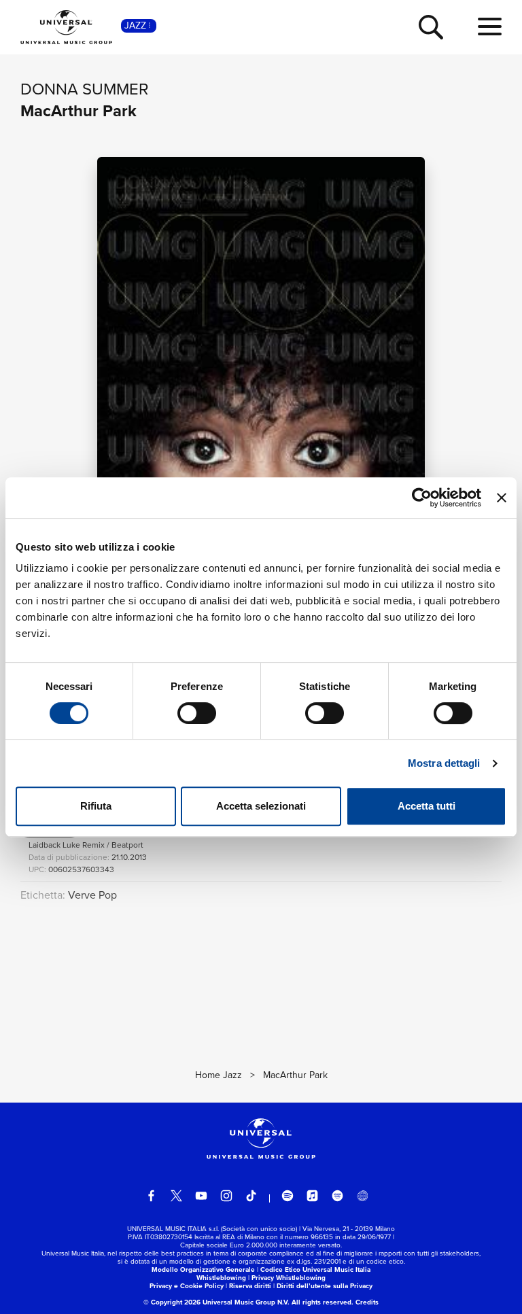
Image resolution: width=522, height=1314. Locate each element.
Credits (367, 1302)
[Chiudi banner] (501, 497)
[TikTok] (251, 1195)
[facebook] (151, 1195)
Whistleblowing (221, 1278)
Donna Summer (84, 89)
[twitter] (176, 1195)
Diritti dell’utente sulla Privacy (324, 1286)
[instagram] (226, 1195)
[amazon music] (337, 1195)
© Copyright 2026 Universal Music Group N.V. (216, 1302)
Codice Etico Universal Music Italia (315, 1269)
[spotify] (287, 1195)
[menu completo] (490, 27)
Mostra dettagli (444, 763)
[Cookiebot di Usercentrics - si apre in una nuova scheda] (421, 497)
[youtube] (201, 1195)
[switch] (196, 713)
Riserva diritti (250, 1286)
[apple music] (312, 1195)
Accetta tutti (426, 806)
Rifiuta (95, 806)
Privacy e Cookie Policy (187, 1286)
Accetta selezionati (261, 806)
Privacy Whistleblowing (288, 1278)
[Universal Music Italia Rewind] (362, 1195)
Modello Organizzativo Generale (203, 1269)
